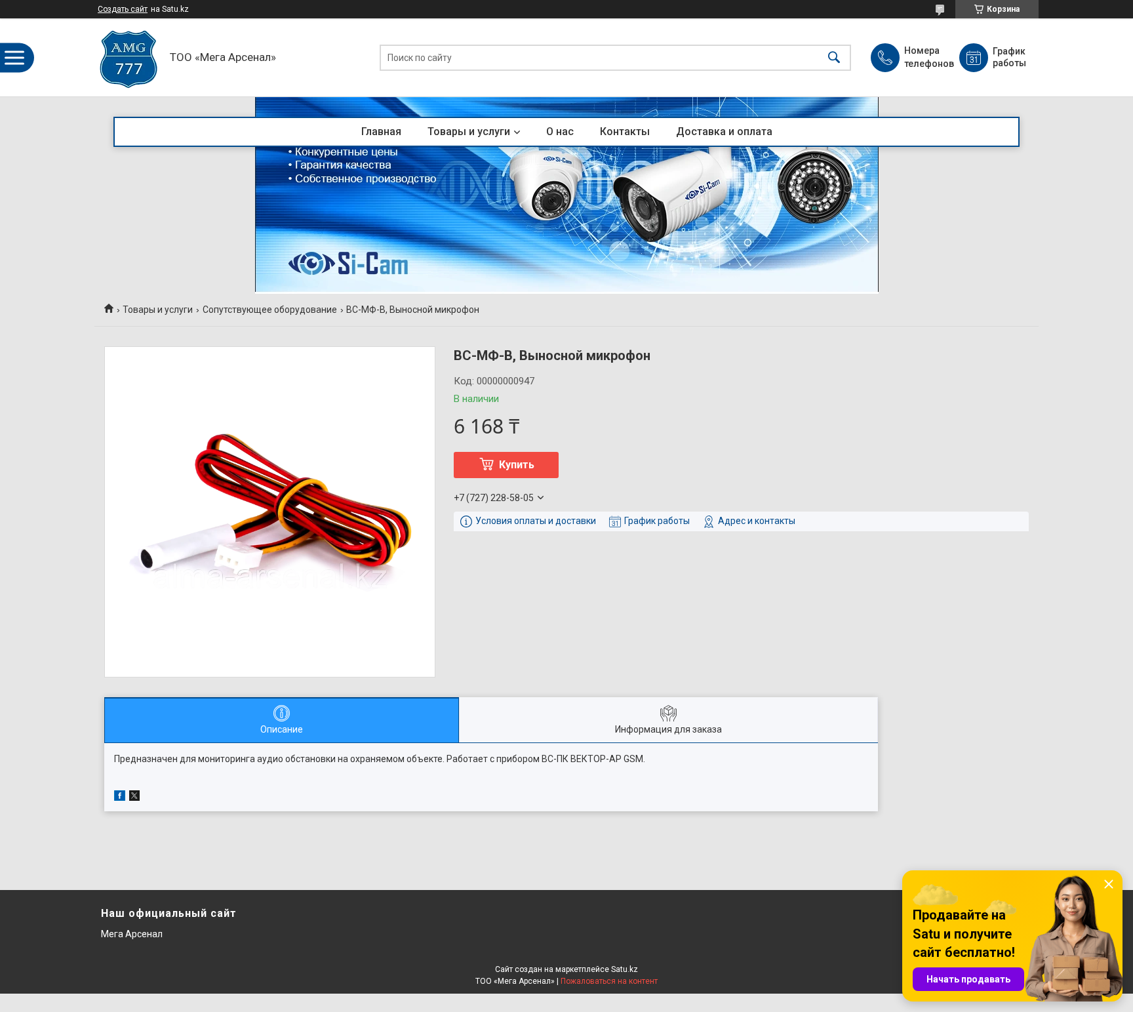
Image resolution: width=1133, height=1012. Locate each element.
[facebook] (119, 797)
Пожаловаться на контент (609, 981)
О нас (560, 131)
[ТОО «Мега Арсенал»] (129, 57)
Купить (516, 464)
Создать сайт (123, 9)
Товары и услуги (468, 131)
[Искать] (834, 57)
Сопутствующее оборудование (270, 309)
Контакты (625, 131)
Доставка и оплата (724, 131)
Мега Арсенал (132, 934)
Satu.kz (624, 969)
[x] (134, 797)
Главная (381, 131)
